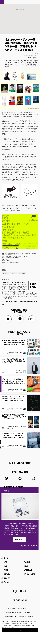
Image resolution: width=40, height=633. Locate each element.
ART (29, 58)
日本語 (15, 591)
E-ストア (7, 578)
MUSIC (6, 566)
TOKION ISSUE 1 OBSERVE (20, 523)
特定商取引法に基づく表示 (13, 612)
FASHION (27, 562)
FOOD (6, 570)
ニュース (5, 273)
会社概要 (30, 616)
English (23, 591)
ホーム (6, 558)
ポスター (13, 273)
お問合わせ (21, 608)
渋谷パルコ (22, 273)
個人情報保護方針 (10, 616)
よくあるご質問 (10, 608)
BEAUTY (7, 574)
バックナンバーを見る (27, 546)
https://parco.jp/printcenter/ (12, 262)
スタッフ (7, 582)
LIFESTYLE (28, 570)
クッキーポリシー (29, 625)
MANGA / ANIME (29, 574)
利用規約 (27, 612)
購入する (18, 539)
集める (35, 58)
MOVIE (26, 566)
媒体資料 (21, 616)
